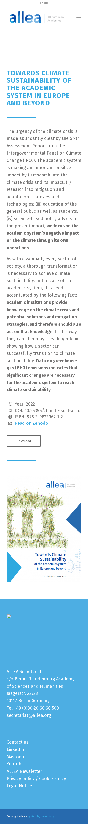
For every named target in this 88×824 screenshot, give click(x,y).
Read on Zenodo (31, 423)
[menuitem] (78, 17)
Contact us (18, 742)
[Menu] (78, 17)
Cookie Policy (52, 778)
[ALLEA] (36, 17)
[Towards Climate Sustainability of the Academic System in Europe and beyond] (44, 529)
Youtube (15, 764)
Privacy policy (20, 778)
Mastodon (17, 757)
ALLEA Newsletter (24, 771)
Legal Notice (19, 785)
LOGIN (44, 3)
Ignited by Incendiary (41, 816)
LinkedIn (15, 749)
